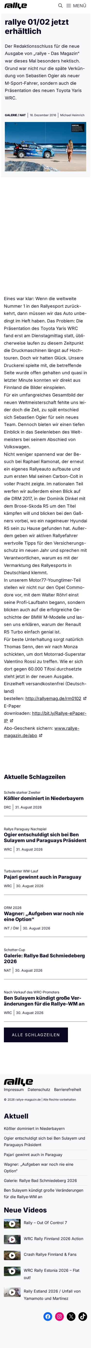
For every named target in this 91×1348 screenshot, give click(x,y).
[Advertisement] (45, 238)
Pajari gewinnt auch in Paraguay (42, 877)
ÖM (16, 928)
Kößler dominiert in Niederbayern (44, 798)
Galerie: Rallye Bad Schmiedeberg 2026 (40, 1180)
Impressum (14, 1089)
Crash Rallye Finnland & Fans (50, 1254)
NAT (23, 115)
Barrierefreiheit (67, 1089)
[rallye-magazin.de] (14, 6)
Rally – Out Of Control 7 (45, 1222)
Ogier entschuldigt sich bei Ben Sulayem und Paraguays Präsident (45, 837)
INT (7, 928)
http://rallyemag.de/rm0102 (53, 698)
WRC (8, 849)
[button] (61, 6)
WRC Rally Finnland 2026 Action (53, 1238)
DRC (7, 807)
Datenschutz (39, 1089)
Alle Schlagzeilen (36, 1034)
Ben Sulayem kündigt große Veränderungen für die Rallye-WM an (44, 1001)
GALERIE (11, 115)
